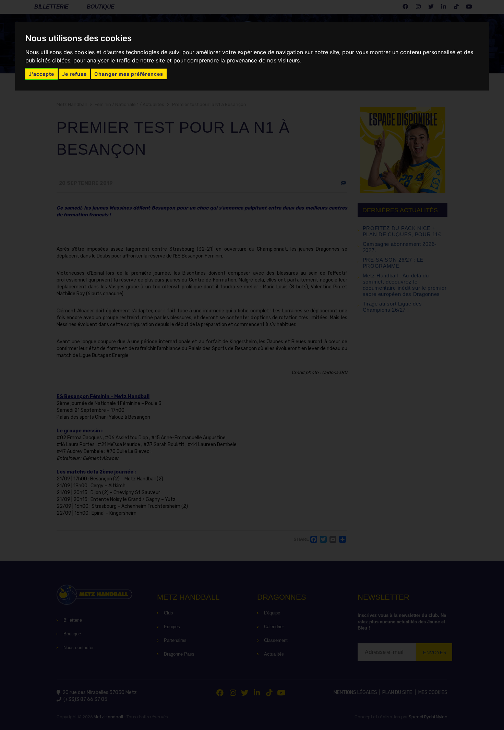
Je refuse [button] (74, 74)
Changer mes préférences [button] (128, 74)
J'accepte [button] (41, 74)
